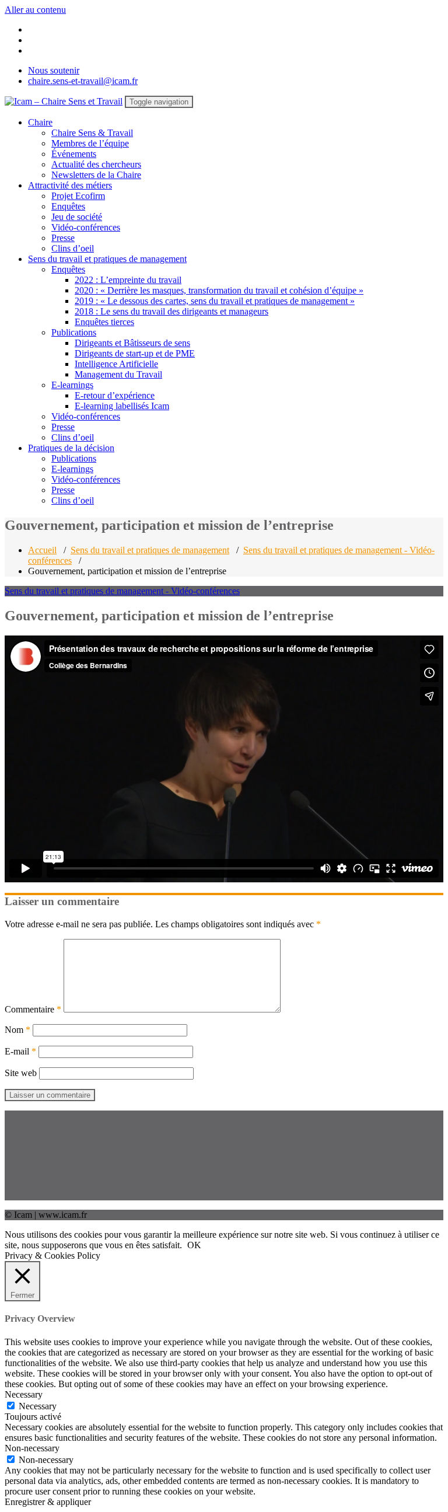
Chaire (40, 122)
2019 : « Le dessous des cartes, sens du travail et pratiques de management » (215, 301)
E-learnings (72, 385)
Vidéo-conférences (85, 227)
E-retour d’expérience (115, 395)
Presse (63, 238)
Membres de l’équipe (90, 143)
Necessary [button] (24, 1394)
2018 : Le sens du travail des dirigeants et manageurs (171, 311)
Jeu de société (76, 217)
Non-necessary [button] (32, 1448)
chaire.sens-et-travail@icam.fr (83, 81)
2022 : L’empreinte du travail (128, 280)
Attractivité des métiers (70, 185)
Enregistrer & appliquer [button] (48, 1502)
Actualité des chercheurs (96, 164)
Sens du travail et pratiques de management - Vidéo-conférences (122, 591)
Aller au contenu (35, 10)
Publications (73, 332)
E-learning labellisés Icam (122, 406)
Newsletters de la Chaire (96, 175)
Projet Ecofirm (78, 196)
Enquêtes (68, 206)
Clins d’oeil (72, 248)
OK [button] (194, 1245)
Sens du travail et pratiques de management (107, 259)
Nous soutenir (53, 70)
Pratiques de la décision (71, 448)
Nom (17, 1030)
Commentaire (33, 1009)
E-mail (20, 1051)
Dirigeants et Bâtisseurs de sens (132, 343)
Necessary (38, 1406)
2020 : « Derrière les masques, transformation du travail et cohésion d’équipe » (219, 290)
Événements (73, 154)
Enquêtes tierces (104, 322)
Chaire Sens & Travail (92, 133)
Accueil (42, 550)
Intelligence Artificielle (116, 364)
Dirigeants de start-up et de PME (135, 353)
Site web (21, 1073)
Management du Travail (118, 374)
